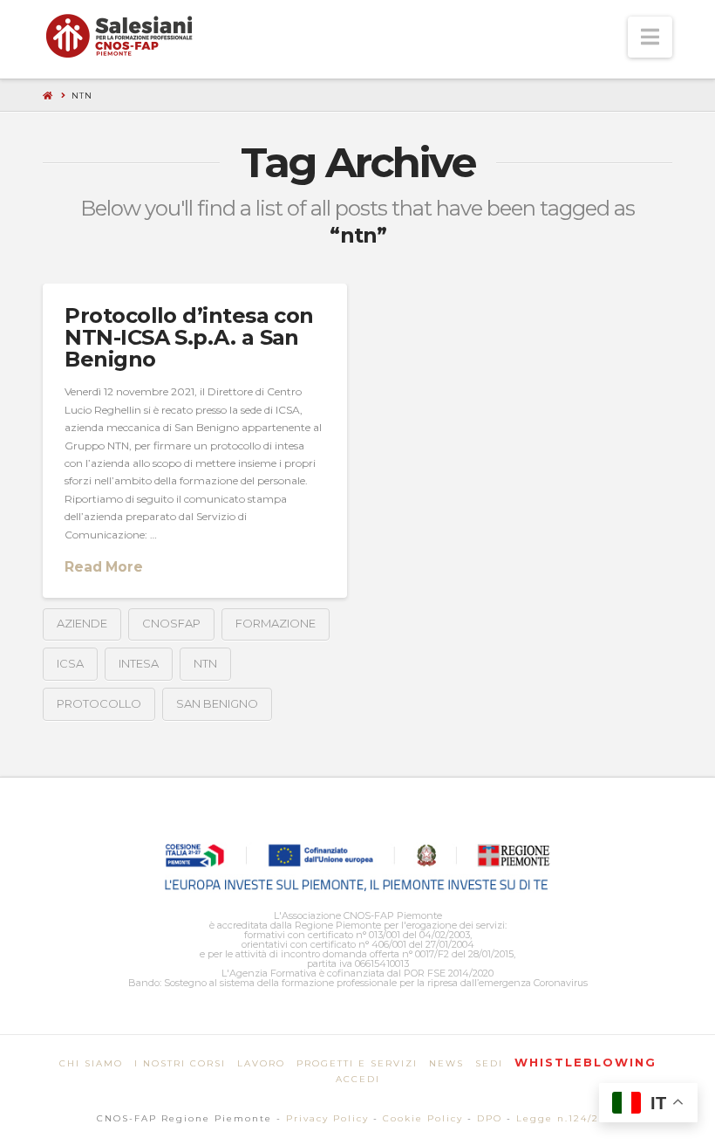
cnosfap (171, 623)
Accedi (358, 1079)
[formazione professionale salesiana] (119, 36)
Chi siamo (91, 1063)
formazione (275, 623)
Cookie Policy (423, 1118)
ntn (205, 663)
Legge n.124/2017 (567, 1118)
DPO (489, 1118)
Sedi (489, 1063)
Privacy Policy (327, 1118)
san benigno (217, 703)
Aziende (82, 623)
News (446, 1063)
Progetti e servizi (357, 1063)
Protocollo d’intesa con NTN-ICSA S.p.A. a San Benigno (189, 337)
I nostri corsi (180, 1063)
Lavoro (261, 1063)
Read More (104, 567)
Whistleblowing (585, 1062)
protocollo (99, 703)
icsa (70, 663)
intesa (139, 663)
